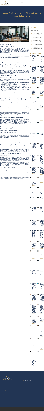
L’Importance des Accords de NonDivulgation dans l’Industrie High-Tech (34, 209)
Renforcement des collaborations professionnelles (38, 45)
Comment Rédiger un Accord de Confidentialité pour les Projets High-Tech (34, 273)
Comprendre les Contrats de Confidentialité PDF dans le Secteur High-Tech (34, 254)
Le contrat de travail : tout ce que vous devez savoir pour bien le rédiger (34, 342)
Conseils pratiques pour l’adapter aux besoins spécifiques (38, 41)
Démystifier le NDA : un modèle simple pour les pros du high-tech (34, 90)
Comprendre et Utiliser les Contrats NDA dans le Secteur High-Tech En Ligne (34, 233)
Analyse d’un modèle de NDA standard (38, 40)
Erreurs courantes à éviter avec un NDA (37, 47)
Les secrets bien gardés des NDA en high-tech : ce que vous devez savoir (34, 69)
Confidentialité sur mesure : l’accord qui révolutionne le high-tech (34, 145)
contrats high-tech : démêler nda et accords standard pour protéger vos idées (41, 147)
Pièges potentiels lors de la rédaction (38, 48)
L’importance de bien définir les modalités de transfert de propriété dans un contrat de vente (42, 308)
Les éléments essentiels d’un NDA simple (37, 34)
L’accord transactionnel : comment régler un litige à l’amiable (34, 328)
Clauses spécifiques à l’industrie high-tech (38, 37)
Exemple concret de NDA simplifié (37, 38)
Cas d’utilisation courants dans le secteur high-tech (38, 33)
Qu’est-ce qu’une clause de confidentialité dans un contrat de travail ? (34, 363)
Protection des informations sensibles (38, 44)
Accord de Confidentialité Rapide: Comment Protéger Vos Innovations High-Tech (34, 223)
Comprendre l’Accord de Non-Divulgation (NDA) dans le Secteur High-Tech (42, 254)
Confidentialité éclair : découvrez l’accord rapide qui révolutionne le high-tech (34, 191)
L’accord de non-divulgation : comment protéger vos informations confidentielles (34, 319)
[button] (22, 2)
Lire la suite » (33, 73)
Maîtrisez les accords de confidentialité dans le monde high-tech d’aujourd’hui (34, 200)
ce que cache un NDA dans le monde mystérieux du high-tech (41, 191)
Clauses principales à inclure (37, 36)
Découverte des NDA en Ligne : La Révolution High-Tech (34, 262)
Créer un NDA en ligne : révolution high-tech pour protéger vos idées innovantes (41, 159)
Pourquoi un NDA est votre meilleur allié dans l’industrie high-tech (34, 58)
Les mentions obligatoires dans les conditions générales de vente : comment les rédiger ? (34, 308)
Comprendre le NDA (34, 30)
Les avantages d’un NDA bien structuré (37, 43)
